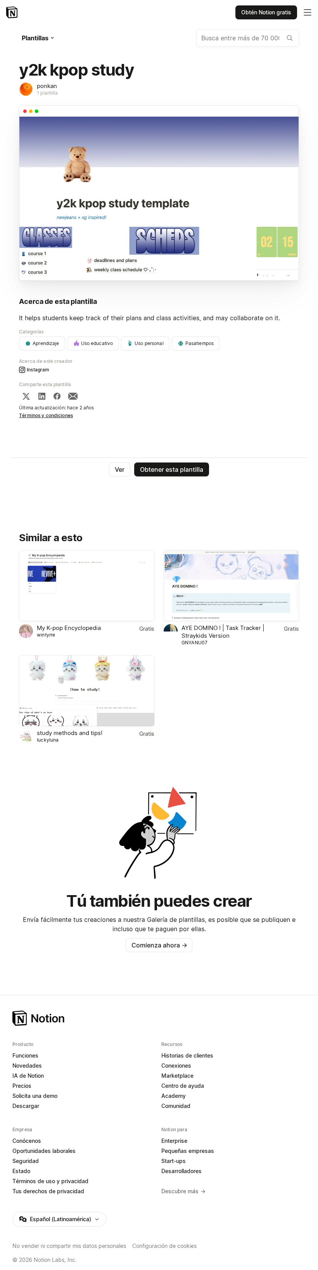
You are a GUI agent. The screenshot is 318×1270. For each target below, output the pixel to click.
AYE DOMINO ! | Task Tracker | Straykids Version (222, 631)
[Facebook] (57, 396)
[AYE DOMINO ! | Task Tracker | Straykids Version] (231, 585)
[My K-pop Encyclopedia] (86, 585)
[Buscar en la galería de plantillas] (289, 38)
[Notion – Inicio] (12, 12)
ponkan (47, 86)
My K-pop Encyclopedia (69, 628)
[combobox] (247, 38)
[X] (26, 396)
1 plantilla (47, 93)
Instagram (38, 370)
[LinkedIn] (41, 396)
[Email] (73, 396)
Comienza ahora (159, 945)
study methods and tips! (69, 733)
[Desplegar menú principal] (307, 12)
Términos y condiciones (46, 415)
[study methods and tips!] (86, 690)
